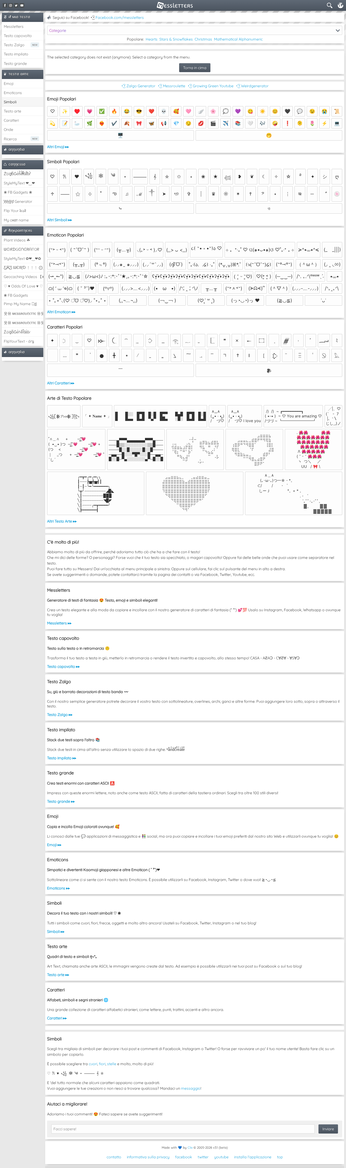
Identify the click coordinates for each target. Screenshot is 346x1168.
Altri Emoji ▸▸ (58, 146)
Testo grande (15, 63)
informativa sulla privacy (148, 1157)
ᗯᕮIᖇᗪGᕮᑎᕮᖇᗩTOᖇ (21, 249)
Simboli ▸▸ (55, 931)
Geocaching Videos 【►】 (23, 276)
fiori (102, 1063)
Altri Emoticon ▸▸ (61, 311)
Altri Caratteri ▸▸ (60, 383)
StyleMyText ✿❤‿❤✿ (22, 258)
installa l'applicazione (252, 1157)
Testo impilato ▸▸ (61, 758)
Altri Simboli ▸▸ (59, 219)
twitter (203, 1157)
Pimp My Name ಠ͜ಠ (20, 303)
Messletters (14, 26)
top (280, 1157)
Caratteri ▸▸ (57, 1018)
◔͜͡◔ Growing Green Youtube (210, 85)
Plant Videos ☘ (17, 240)
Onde (8, 129)
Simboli (10, 102)
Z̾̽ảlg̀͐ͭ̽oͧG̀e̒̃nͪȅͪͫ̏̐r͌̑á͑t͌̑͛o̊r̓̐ (17, 173)
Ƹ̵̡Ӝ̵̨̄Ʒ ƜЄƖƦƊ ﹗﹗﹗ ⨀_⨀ (23, 267)
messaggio (191, 1088)
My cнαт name (16, 220)
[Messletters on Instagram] (10, 5)
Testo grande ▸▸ (61, 801)
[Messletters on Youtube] (22, 5)
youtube (221, 1157)
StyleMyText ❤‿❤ (19, 183)
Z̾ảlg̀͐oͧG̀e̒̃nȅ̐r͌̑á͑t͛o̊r (17, 332)
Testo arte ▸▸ (58, 974)
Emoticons (13, 92)
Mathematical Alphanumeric (238, 39)
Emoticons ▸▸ (58, 888)
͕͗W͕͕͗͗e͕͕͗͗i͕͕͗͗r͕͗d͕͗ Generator (18, 201)
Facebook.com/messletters (120, 17)
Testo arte (12, 111)
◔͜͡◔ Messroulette (171, 85)
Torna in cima (194, 67)
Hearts (151, 39)
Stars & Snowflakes (176, 39)
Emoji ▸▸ (54, 844)
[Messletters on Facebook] (5, 5)
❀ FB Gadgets (16, 295)
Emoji (8, 83)
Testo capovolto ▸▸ (63, 666)
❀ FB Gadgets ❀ (18, 192)
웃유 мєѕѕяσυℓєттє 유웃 (23, 313)
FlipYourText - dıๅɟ (19, 341)
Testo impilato (16, 54)
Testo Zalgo (14, 44)
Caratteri (11, 120)
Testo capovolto (18, 35)
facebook (183, 1157)
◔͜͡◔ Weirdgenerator (252, 85)
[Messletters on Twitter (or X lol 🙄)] (16, 5)
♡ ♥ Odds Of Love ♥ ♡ (23, 286)
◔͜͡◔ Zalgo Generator (138, 85)
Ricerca (10, 139)
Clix (190, 1147)
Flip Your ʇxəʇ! (15, 210)
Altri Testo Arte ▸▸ (62, 521)
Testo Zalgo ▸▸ (59, 714)
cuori (93, 1063)
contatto (114, 1157)
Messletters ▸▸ (59, 623)
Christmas (203, 39)
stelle (111, 1063)
